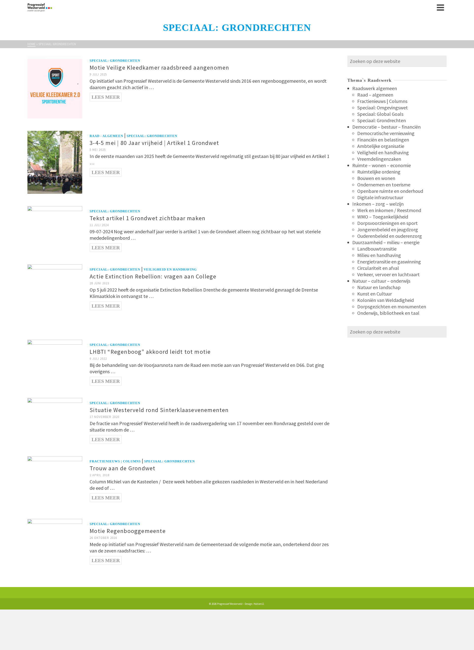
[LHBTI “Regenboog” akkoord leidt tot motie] (54, 359)
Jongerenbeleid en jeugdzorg (387, 229)
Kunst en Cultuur (374, 294)
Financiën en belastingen (383, 140)
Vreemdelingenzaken (379, 159)
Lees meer (106, 97)
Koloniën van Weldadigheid (385, 300)
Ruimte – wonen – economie (381, 165)
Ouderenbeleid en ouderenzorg (389, 236)
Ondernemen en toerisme (383, 184)
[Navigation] (440, 7)
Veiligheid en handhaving (170, 269)
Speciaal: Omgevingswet (382, 107)
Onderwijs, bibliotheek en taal (388, 313)
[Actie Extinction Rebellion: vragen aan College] (54, 295)
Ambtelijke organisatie (380, 146)
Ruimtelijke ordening (378, 172)
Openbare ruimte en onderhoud (390, 191)
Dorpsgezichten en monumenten (391, 306)
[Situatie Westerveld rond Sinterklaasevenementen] (54, 416)
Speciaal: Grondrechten (115, 60)
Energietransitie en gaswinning (389, 261)
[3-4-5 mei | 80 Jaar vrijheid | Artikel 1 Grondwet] (54, 162)
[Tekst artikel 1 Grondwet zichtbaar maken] (54, 225)
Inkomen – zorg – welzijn (378, 204)
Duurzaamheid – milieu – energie (385, 242)
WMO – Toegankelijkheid (382, 217)
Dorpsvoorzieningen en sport (387, 223)
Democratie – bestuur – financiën (386, 127)
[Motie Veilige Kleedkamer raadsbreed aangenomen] (54, 86)
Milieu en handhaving (379, 255)
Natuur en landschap (379, 287)
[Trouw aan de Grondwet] (54, 481)
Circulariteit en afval (378, 268)
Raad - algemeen (106, 136)
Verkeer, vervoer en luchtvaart (388, 274)
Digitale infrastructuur (380, 197)
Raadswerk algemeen (374, 88)
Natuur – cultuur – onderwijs (381, 281)
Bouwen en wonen (376, 178)
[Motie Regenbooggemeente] (54, 533)
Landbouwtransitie (376, 249)
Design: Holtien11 (254, 604)
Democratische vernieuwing (386, 133)
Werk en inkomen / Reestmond (389, 210)
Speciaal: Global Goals (380, 114)
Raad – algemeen (375, 95)
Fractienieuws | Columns (115, 461)
